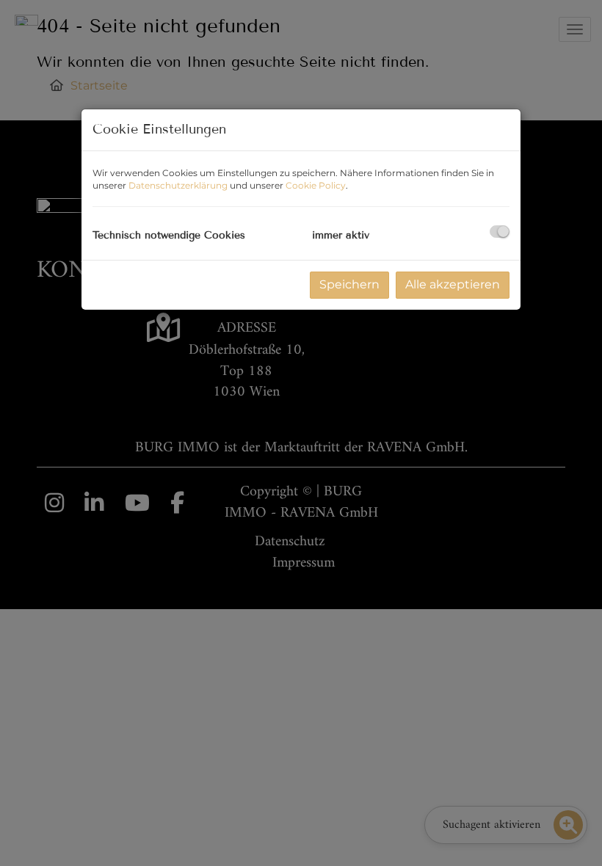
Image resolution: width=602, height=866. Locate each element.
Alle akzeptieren (452, 284)
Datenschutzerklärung (178, 185)
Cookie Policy (316, 185)
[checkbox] (499, 231)
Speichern (349, 284)
